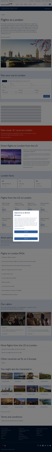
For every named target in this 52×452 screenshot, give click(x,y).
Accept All (26, 231)
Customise (26, 235)
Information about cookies (19, 228)
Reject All (26, 238)
